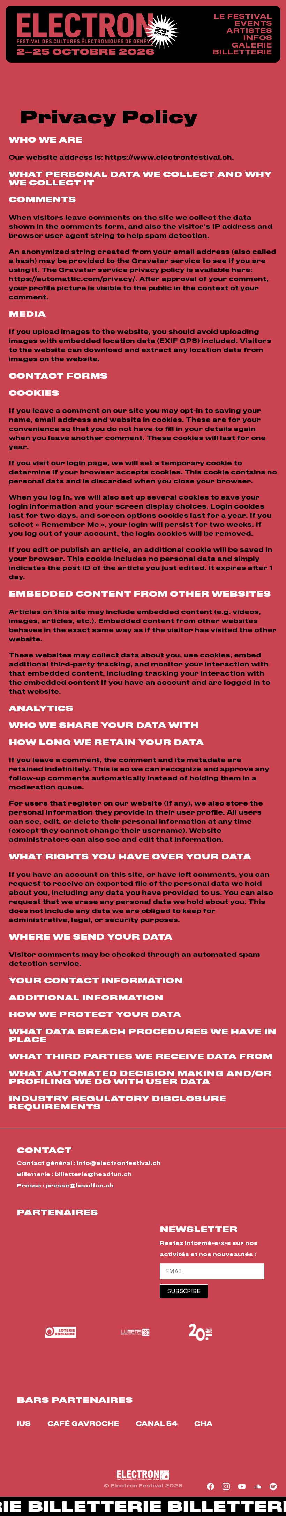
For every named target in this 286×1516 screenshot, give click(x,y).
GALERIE (252, 44)
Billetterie (242, 51)
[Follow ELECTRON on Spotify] (273, 1487)
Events (253, 23)
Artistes (249, 30)
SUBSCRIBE (184, 1291)
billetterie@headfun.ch (93, 1174)
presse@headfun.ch (80, 1185)
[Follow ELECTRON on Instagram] (226, 1487)
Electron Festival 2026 (85, 34)
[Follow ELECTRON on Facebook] (211, 1487)
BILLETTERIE (87, 1507)
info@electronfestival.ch (119, 1163)
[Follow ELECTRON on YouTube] (242, 1487)
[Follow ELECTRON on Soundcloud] (258, 1487)
